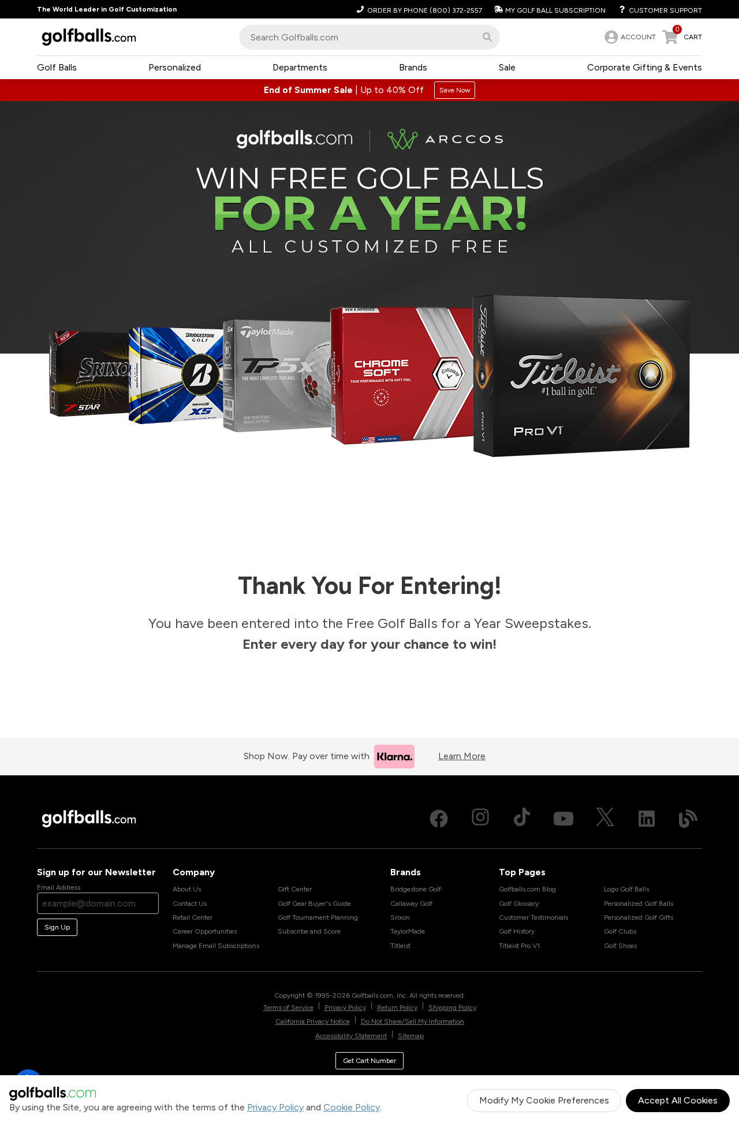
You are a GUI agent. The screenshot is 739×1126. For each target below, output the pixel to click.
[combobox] (369, 37)
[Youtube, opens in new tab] (563, 818)
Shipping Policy (452, 1008)
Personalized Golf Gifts (638, 917)
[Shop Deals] (369, 90)
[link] (629, 37)
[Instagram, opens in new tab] (480, 818)
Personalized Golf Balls (638, 904)
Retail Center (192, 917)
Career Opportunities (205, 931)
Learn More (462, 755)
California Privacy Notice (312, 1021)
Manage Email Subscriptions (216, 946)
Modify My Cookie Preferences (544, 1100)
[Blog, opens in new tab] (688, 818)
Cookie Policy (351, 1107)
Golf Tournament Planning (318, 917)
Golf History (517, 931)
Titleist (400, 946)
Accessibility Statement (351, 1036)
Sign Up (57, 927)
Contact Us (190, 904)
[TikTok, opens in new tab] (522, 818)
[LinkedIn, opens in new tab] (646, 818)
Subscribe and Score (309, 931)
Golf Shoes (620, 946)
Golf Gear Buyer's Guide (314, 904)
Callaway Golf (411, 904)
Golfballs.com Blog (527, 889)
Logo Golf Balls (626, 889)
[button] (487, 37)
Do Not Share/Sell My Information (412, 1021)
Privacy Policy (275, 1107)
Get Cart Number (369, 1061)
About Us (187, 889)
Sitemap (411, 1036)
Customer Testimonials (533, 917)
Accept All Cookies (678, 1100)
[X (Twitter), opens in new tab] (605, 818)
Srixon (400, 917)
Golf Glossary (519, 904)
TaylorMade (407, 931)
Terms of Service (288, 1008)
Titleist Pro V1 (519, 946)
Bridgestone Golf (415, 889)
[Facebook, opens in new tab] (439, 818)
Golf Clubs (620, 931)
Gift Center (295, 889)
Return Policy (397, 1008)
